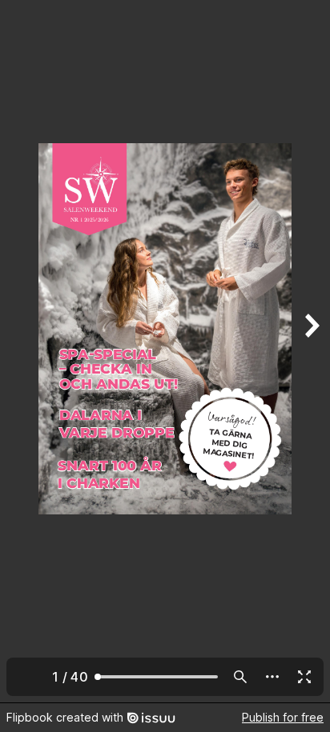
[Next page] (311, 351)
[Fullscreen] (304, 677)
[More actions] (272, 677)
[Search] (240, 677)
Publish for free (283, 717)
